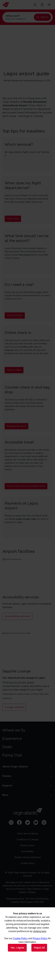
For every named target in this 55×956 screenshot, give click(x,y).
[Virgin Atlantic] (10, 4)
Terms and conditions (27, 834)
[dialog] (27, 931)
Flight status (13, 219)
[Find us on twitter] (27, 822)
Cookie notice (27, 863)
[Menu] (49, 4)
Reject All (39, 947)
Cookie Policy (20, 938)
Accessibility (27, 851)
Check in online (14, 370)
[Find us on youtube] (35, 822)
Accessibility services (17, 616)
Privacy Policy (40, 938)
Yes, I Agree (17, 947)
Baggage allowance (16, 426)
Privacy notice (27, 846)
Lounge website (14, 707)
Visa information (15, 315)
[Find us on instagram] (11, 822)
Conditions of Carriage (27, 840)
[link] (27, 730)
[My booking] (42, 4)
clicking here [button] (39, 931)
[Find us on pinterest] (44, 822)
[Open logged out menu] (35, 4)
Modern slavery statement (27, 857)
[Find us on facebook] (19, 822)
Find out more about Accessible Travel (26, 486)
